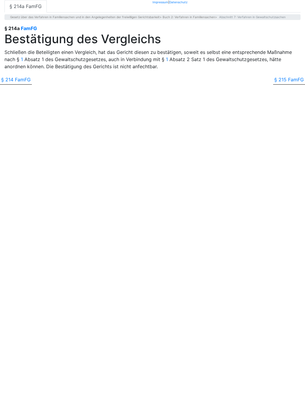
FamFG (29, 28)
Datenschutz (178, 2)
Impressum (160, 2)
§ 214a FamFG (26, 6)
